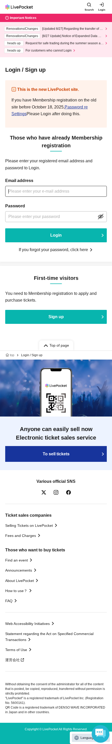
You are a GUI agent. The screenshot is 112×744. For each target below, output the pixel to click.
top (12, 355)
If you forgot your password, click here (53, 249)
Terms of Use (16, 650)
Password (15, 206)
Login (101, 9)
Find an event (16, 560)
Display (100, 217)
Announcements (18, 570)
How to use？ (16, 591)
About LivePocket (19, 581)
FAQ (9, 601)
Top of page (59, 345)
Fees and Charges (20, 536)
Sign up (56, 317)
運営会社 (12, 660)
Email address (19, 180)
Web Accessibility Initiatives (27, 624)
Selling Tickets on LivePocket (29, 525)
